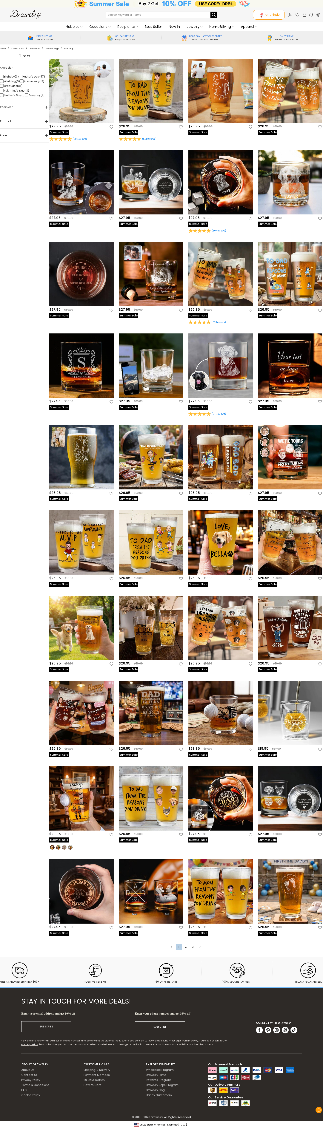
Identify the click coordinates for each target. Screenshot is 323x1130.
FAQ (24, 1090)
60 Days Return (94, 1080)
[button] (161, 1124)
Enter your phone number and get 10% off (162, 1013)
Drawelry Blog (155, 1090)
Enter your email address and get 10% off (48, 1013)
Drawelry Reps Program (162, 1085)
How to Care (92, 1085)
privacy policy (29, 1044)
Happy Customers (159, 1095)
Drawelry (170, 1117)
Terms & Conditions (35, 1085)
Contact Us (29, 1075)
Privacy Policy (30, 1080)
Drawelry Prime (156, 1075)
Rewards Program (158, 1080)
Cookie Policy (30, 1095)
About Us (27, 1070)
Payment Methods (97, 1075)
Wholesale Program (160, 1070)
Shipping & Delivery (97, 1070)
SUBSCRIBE (46, 1026)
